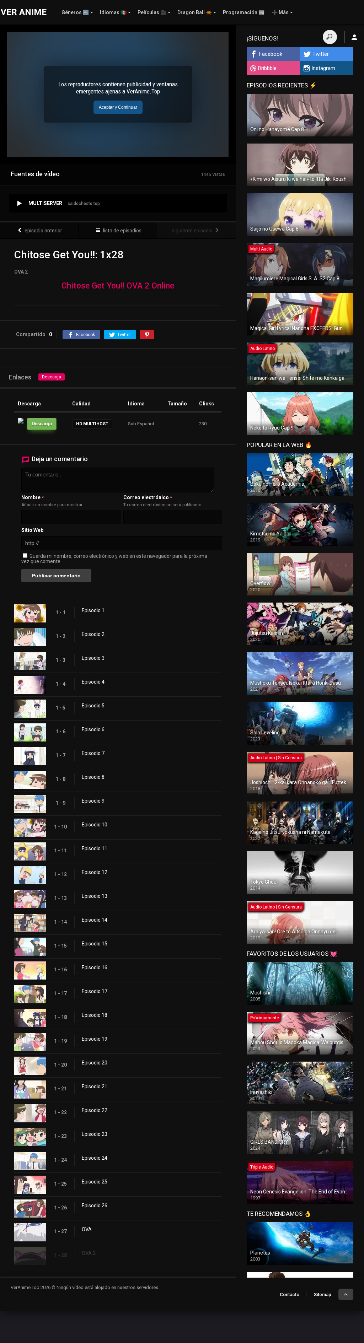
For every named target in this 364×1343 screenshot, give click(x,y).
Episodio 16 (94, 967)
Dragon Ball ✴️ (194, 12)
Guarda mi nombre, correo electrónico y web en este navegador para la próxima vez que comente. (114, 558)
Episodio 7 (93, 753)
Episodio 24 (94, 1158)
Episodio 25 (94, 1182)
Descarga (51, 376)
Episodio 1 (93, 610)
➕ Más (280, 12)
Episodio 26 (94, 1205)
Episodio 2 (93, 634)
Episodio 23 (94, 1134)
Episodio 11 (94, 848)
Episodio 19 (94, 1039)
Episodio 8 (93, 777)
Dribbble (267, 68)
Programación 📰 (243, 12)
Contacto (289, 1294)
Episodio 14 (94, 920)
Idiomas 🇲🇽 (113, 12)
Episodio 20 (94, 1063)
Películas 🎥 (152, 12)
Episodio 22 (94, 1110)
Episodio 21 (94, 1086)
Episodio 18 (94, 1015)
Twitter (320, 54)
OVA (87, 1229)
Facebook (270, 54)
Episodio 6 (93, 729)
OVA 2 (89, 1253)
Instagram (323, 68)
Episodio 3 (93, 658)
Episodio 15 (94, 943)
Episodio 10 (94, 824)
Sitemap (322, 1294)
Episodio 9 (93, 801)
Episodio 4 (93, 682)
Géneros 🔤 (75, 12)
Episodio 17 (94, 991)
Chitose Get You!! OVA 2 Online (117, 286)
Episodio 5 (93, 705)
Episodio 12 (94, 872)
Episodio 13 (94, 896)
